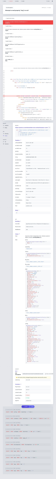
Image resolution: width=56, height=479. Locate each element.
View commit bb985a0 (50, 373)
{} (36, 243)
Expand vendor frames (10, 18)
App (3, 131)
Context (4, 139)
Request (4, 123)
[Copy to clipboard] (49, 130)
